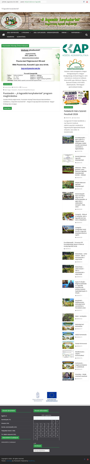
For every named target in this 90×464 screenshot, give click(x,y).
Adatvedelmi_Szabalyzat (8, 442)
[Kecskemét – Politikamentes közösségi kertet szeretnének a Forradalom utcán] (68, 305)
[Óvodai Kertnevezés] (68, 345)
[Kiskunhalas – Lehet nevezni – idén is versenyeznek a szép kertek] (68, 258)
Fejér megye (8, 90)
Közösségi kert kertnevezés (79, 325)
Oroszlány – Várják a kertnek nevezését (81, 375)
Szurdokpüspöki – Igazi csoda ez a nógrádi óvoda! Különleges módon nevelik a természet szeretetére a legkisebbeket (81, 143)
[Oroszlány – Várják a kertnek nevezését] (68, 376)
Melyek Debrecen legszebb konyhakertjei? (80, 184)
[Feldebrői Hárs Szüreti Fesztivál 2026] (75, 98)
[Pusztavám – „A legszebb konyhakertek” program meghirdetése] (30, 65)
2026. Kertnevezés (13, 32)
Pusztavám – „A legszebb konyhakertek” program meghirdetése (27, 94)
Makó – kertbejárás (81, 316)
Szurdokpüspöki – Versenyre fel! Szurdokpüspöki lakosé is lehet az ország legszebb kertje (74, 244)
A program (25, 32)
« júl (34, 443)
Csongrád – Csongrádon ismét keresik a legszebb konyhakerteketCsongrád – (81, 231)
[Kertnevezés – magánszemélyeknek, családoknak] (68, 366)
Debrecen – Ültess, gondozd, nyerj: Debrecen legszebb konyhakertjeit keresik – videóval (81, 171)
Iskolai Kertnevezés (81, 334)
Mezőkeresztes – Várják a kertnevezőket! (80, 353)
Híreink (64, 32)
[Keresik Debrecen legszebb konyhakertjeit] (68, 159)
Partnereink (75, 32)
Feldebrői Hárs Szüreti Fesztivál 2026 (75, 113)
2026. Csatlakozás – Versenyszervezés (46, 32)
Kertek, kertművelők (7, 427)
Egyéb (3, 416)
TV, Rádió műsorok (7, 434)
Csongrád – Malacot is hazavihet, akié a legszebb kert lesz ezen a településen (81, 217)
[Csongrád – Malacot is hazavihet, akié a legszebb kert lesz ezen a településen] (68, 218)
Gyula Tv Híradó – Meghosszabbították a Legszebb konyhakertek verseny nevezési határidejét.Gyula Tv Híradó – (81, 287)
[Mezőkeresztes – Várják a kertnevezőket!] (68, 355)
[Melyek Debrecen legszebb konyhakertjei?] (68, 186)
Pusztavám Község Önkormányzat (26, 90)
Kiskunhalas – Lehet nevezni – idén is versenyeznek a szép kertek (81, 256)
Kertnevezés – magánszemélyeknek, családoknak (81, 365)
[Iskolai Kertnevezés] (68, 336)
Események (10, 37)
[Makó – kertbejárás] (68, 317)
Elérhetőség (21, 37)
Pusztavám (14, 90)
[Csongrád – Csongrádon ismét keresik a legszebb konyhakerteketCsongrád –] (68, 233)
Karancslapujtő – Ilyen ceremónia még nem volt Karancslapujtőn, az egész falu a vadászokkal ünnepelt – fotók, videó (81, 200)
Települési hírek (7, 84)
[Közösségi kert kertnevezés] (68, 326)
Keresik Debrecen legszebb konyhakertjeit (80, 158)
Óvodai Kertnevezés (81, 343)
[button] (30, 32)
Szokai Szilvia (8, 87)
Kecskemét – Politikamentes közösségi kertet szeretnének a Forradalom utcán (80, 304)
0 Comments (24, 87)
